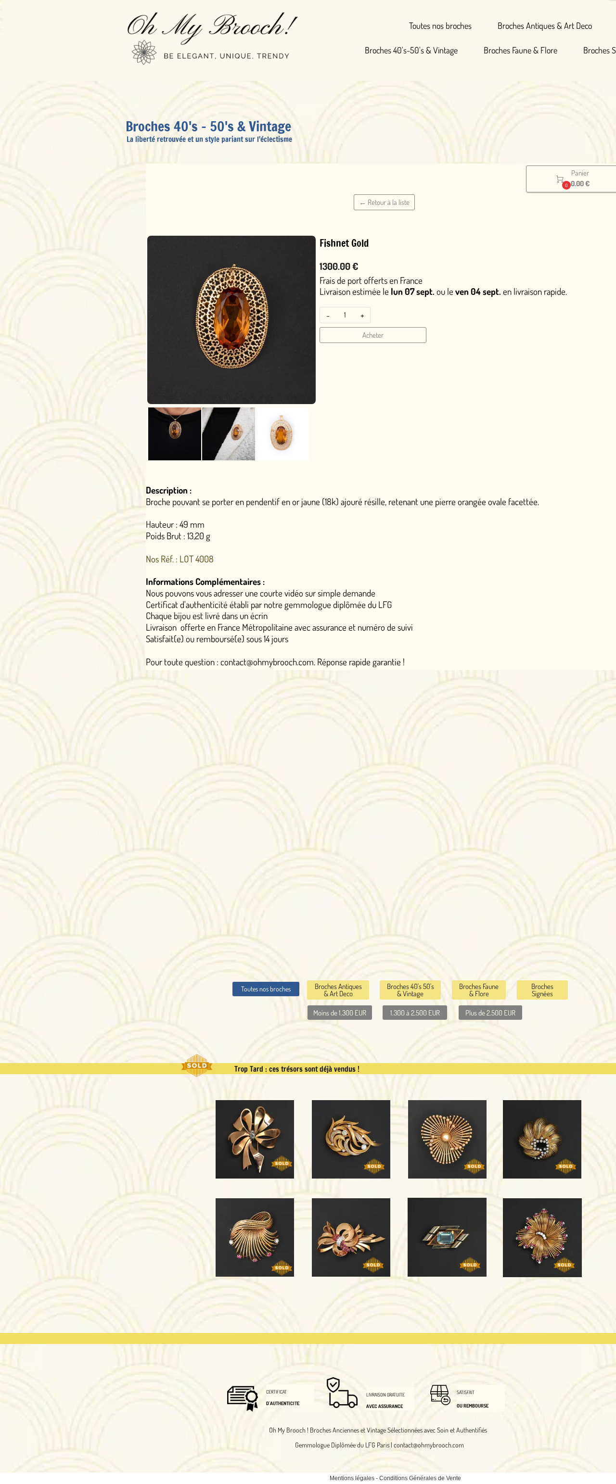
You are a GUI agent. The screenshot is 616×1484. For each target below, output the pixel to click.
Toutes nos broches (440, 25)
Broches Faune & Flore (520, 50)
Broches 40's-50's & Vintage (411, 50)
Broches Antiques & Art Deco (545, 25)
